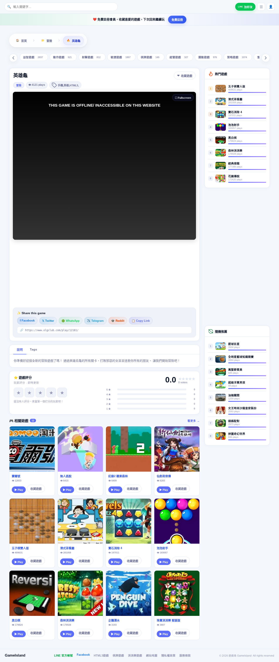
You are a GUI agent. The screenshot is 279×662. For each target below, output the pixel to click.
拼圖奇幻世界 (236, 434)
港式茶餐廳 (67, 548)
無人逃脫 (65, 476)
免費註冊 (177, 19)
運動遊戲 (207, 57)
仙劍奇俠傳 (164, 476)
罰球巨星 (234, 344)
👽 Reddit (117, 320)
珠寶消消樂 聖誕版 (168, 620)
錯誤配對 (234, 421)
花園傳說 (234, 176)
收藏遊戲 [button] (186, 75)
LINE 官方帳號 (63, 655)
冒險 (18, 85)
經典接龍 (234, 163)
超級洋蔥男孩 (236, 382)
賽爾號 (16, 476)
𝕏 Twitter (48, 320)
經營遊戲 (179, 57)
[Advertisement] (104, 273)
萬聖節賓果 (235, 369)
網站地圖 (151, 655)
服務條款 (185, 655)
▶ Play (18, 489)
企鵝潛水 (114, 620)
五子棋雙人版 (20, 548)
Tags (33, 349)
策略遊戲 (237, 57)
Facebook (83, 654)
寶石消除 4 (115, 548)
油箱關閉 (234, 395)
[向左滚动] (13, 58)
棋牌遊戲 (150, 57)
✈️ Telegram (95, 320)
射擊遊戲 (91, 57)
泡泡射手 (162, 548)
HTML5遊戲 (101, 655)
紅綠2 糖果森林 (118, 476)
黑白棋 (16, 620)
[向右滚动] (266, 58)
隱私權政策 (168, 655)
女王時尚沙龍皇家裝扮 (242, 408)
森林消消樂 (67, 620)
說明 (20, 349)
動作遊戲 (62, 57)
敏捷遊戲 (121, 57)
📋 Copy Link (141, 320)
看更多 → (193, 420)
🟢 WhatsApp (70, 320)
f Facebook (27, 320)
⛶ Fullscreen (183, 97)
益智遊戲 (33, 57)
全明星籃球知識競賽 (241, 357)
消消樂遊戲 (135, 655)
